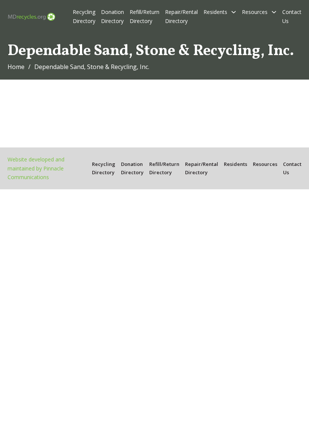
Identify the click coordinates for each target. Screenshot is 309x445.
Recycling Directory (84, 16)
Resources (255, 11)
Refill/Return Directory (144, 16)
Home (16, 67)
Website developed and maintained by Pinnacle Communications (36, 168)
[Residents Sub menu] (233, 12)
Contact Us (291, 16)
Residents (215, 11)
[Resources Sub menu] (274, 12)
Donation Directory (112, 16)
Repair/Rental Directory (181, 16)
